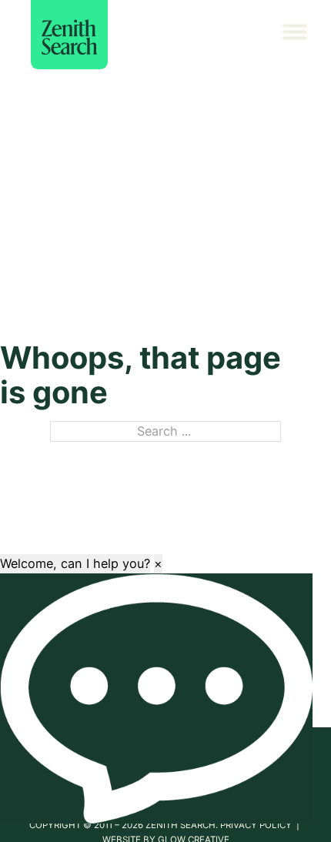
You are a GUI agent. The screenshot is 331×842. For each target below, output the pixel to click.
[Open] (304, 34)
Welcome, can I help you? (75, 563)
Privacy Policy (257, 825)
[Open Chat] (156, 698)
